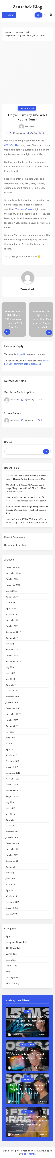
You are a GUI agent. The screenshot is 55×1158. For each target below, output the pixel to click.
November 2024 (13, 573)
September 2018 (13, 661)
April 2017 (10, 749)
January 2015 (12, 907)
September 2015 (13, 860)
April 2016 (10, 819)
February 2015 (12, 901)
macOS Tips (11, 953)
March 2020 (11, 614)
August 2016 (11, 796)
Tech (8, 971)
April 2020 (10, 608)
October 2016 (12, 784)
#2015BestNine (12, 145)
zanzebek (29, 126)
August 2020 (11, 596)
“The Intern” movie (24, 209)
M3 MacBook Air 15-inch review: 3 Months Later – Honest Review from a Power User (26, 477)
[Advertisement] (27, 74)
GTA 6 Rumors (12, 413)
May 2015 (10, 884)
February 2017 (12, 761)
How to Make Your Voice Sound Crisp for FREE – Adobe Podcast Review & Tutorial (26, 499)
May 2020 (10, 602)
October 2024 (12, 579)
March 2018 (11, 690)
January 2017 (12, 766)
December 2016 (13, 772)
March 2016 (11, 825)
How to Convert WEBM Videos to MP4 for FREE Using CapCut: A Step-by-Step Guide (26, 521)
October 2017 (12, 719)
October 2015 (12, 855)
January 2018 (12, 702)
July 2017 (10, 731)
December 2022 (13, 584)
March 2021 (11, 590)
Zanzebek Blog (27, 7)
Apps (8, 936)
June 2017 (10, 737)
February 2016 (12, 831)
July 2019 (10, 643)
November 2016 (13, 778)
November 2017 (13, 714)
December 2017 (13, 708)
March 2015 (11, 896)
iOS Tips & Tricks (14, 948)
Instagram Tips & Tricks (17, 942)
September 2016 (13, 790)
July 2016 (10, 802)
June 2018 (10, 673)
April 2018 (10, 684)
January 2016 (12, 837)
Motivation (11, 959)
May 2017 (10, 743)
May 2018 (10, 678)
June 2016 (10, 808)
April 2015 (10, 890)
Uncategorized (27, 108)
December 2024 (13, 567)
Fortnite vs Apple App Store (19, 392)
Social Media (11, 965)
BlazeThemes (28, 1154)
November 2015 (13, 849)
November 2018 (13, 649)
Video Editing (12, 983)
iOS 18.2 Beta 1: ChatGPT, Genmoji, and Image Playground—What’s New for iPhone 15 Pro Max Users (26, 488)
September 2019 (13, 631)
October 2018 (12, 655)
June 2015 (10, 878)
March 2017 (11, 755)
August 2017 (11, 725)
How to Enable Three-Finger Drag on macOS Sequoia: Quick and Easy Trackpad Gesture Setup (27, 510)
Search (8, 442)
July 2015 (10, 872)
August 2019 (11, 637)
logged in (21, 354)
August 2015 (11, 866)
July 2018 (10, 667)
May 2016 (10, 813)
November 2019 (13, 620)
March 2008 (11, 913)
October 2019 (12, 626)
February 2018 (12, 696)
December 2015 (13, 843)
